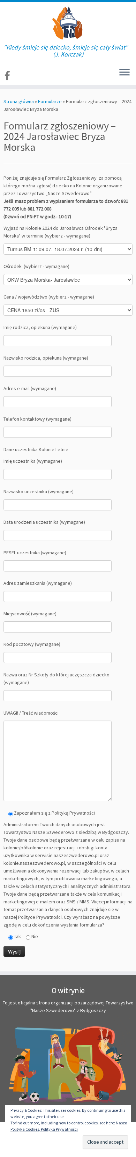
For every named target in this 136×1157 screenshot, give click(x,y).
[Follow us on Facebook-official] (8, 75)
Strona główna (18, 101)
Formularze (50, 101)
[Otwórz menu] (124, 72)
